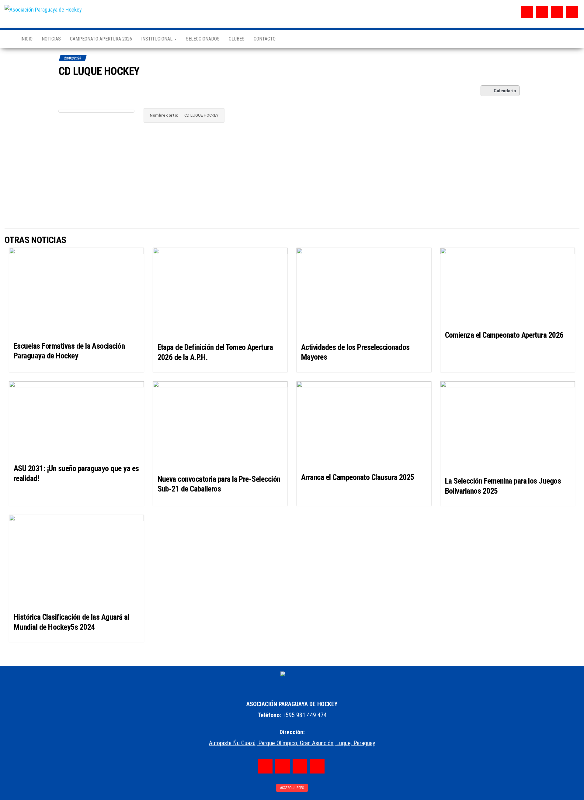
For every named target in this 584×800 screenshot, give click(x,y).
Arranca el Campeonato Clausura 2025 (357, 477)
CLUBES (237, 39)
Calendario (505, 90)
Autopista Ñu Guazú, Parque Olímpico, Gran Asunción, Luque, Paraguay (292, 743)
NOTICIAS (51, 39)
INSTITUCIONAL (157, 39)
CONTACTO (265, 39)
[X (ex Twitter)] (557, 12)
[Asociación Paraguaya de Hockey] (8, 39)
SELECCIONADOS (203, 39)
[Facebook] (527, 12)
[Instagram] (542, 12)
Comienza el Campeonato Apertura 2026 (504, 335)
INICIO (26, 39)
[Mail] (572, 12)
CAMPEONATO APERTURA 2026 (101, 39)
